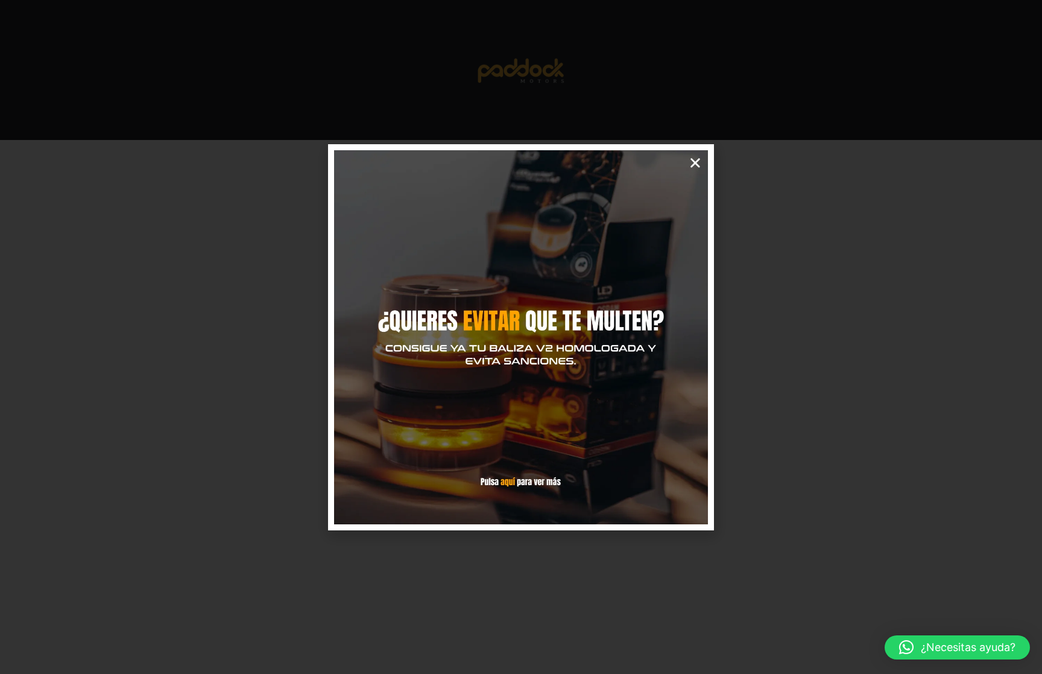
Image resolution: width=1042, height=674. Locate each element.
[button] (957, 647)
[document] (521, 337)
